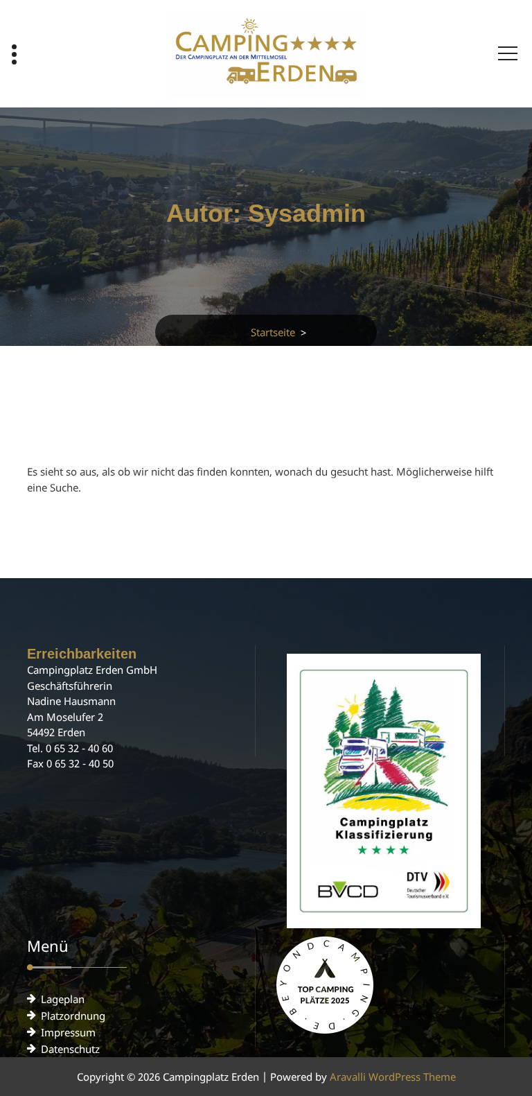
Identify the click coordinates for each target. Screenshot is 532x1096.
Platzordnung (73, 1016)
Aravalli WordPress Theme (393, 1077)
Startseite (273, 332)
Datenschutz (70, 1049)
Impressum (68, 1032)
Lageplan (63, 999)
